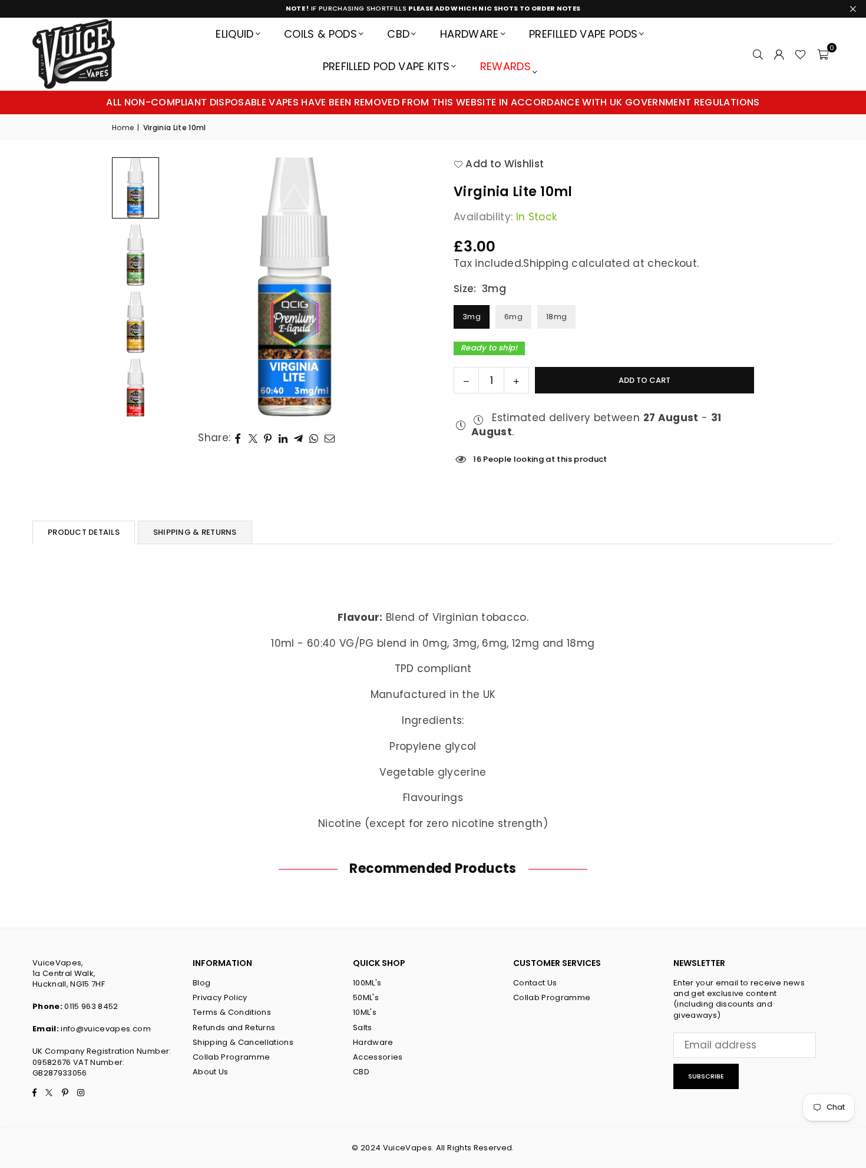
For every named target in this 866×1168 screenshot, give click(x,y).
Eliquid (234, 34)
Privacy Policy (220, 997)
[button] (823, 53)
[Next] (400, 287)
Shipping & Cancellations (243, 1042)
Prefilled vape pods (583, 34)
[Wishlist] (800, 53)
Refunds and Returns (234, 1027)
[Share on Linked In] (283, 438)
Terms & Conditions (232, 1012)
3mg (471, 316)
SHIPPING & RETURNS (195, 532)
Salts (362, 1027)
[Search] (757, 53)
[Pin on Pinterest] (268, 438)
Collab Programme (231, 1057)
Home (123, 128)
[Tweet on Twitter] (253, 438)
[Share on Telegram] (298, 438)
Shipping (545, 263)
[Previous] (188, 287)
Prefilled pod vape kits (386, 66)
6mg (513, 316)
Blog (201, 982)
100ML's (367, 982)
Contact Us (535, 982)
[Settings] (778, 53)
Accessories (378, 1057)
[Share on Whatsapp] (314, 438)
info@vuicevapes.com (105, 1028)
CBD (398, 34)
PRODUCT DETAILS (84, 532)
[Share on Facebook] (238, 438)
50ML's (366, 997)
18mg (556, 316)
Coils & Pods (320, 34)
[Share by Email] (330, 438)
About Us (211, 1071)
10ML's (364, 1012)
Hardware (469, 34)
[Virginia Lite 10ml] (135, 187)
